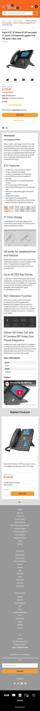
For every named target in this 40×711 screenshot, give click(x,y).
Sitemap (20, 544)
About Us (20, 513)
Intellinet (20, 625)
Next (38, 458)
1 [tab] (19, 502)
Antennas (20, 574)
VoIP (20, 570)
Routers (20, 564)
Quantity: (4, 101)
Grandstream (20, 619)
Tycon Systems (20, 603)
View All (20, 628)
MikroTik (20, 600)
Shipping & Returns (20, 538)
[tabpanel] (20, 457)
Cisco (20, 609)
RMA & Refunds (20, 522)
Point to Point (20, 558)
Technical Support (20, 529)
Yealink (20, 622)
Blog (20, 541)
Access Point (20, 555)
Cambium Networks (20, 612)
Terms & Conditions (20, 532)
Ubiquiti (20, 597)
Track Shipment (20, 535)
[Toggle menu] (3, 7)
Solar (20, 577)
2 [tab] (21, 502)
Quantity (6, 489)
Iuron (20, 615)
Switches (20, 567)
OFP (20, 606)
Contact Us (20, 516)
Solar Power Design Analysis (20, 525)
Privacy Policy (20, 519)
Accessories (20, 586)
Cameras (20, 583)
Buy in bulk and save (14, 105)
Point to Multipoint (20, 561)
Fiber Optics (20, 580)
